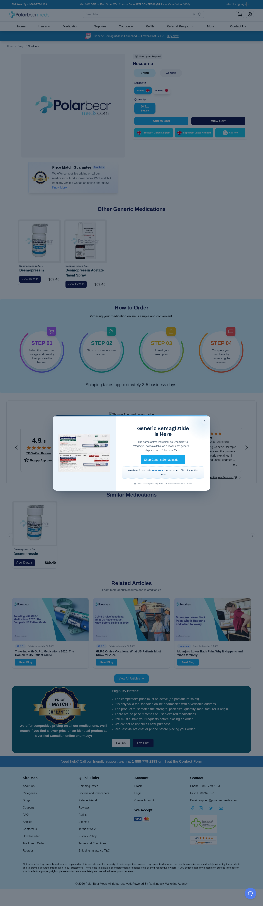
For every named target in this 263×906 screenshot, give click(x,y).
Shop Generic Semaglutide (163, 459)
